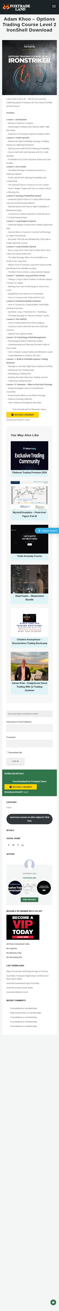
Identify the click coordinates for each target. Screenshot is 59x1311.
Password (10, 737)
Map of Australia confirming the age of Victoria (27, 971)
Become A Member (24, 415)
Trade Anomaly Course (29, 556)
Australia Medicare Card (17, 992)
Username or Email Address (19, 722)
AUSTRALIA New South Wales (19, 988)
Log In (27, 420)
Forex (8, 807)
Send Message (29, 899)
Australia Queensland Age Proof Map (22, 983)
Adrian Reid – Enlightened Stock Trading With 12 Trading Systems (29, 687)
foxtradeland (29, 878)
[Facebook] (8, 845)
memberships (31, 1008)
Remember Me (15, 752)
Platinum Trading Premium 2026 (29, 472)
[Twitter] (13, 845)
